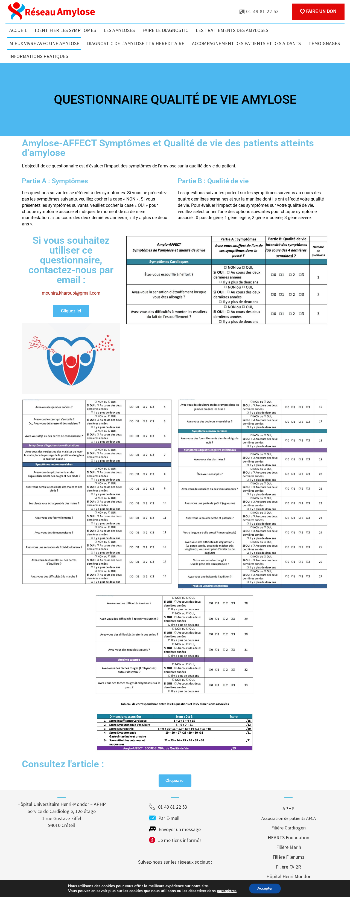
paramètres (227, 891)
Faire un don (320, 11)
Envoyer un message (180, 829)
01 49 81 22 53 (262, 11)
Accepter (265, 888)
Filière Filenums (288, 857)
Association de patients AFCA (288, 818)
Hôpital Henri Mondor (288, 876)
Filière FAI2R (288, 867)
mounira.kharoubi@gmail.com (71, 293)
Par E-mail (179, 818)
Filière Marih (288, 847)
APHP (288, 808)
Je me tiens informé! (179, 840)
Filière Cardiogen (288, 828)
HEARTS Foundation (288, 837)
